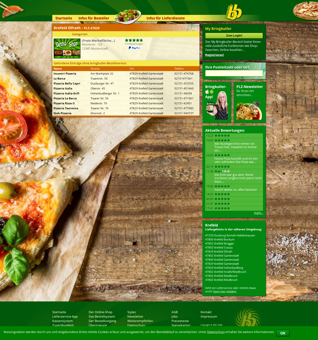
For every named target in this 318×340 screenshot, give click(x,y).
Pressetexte (180, 321)
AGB (175, 312)
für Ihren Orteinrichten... (249, 90)
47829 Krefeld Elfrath (218, 251)
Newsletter (135, 316)
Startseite (63, 18)
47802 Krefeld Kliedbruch (221, 276)
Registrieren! (214, 55)
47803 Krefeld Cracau (219, 247)
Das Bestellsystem (102, 316)
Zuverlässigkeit (63, 325)
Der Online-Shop (100, 312)
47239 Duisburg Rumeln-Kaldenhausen (230, 235)
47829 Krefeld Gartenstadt (222, 263)
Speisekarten (181, 325)
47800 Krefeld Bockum (219, 239)
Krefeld (211, 225)
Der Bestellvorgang (102, 321)
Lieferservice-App (65, 316)
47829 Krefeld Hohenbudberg (224, 267)
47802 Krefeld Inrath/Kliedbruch (225, 272)
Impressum (209, 316)
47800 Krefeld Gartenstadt (222, 259)
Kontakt (206, 312)
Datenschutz (216, 332)
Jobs (175, 316)
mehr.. (258, 213)
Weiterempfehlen (140, 321)
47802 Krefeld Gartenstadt (222, 255)
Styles (131, 312)
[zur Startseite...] (233, 12)
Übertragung (98, 325)
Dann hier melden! (224, 291)
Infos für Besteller (93, 18)
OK (282, 333)
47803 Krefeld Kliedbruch (221, 280)
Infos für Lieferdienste (165, 18)
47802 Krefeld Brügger (219, 243)
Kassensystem (62, 321)
